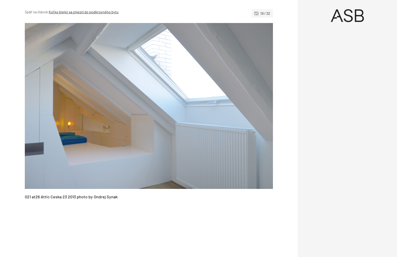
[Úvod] (347, 15)
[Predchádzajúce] (87, 106)
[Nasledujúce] (211, 106)
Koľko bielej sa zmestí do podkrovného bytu (84, 12)
